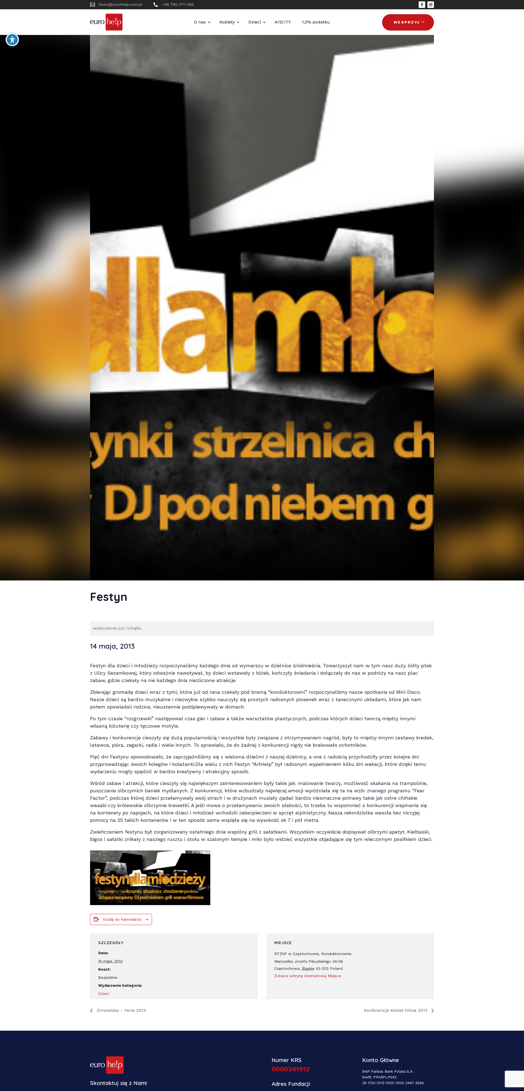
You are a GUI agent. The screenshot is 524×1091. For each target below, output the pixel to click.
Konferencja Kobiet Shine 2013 (396, 1010)
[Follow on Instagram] (430, 4)
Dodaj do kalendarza (122, 919)
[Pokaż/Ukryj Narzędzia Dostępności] (12, 39)
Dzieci (254, 22)
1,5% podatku (316, 22)
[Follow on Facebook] (422, 4)
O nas (200, 22)
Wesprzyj (407, 22)
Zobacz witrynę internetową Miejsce (307, 976)
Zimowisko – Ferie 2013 (120, 1010)
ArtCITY (283, 22)
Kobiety (227, 22)
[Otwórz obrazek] (150, 877)
